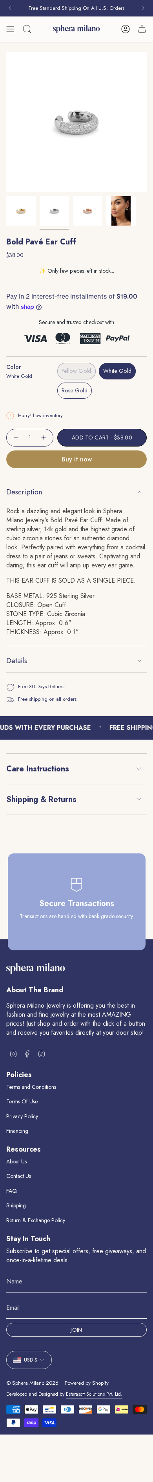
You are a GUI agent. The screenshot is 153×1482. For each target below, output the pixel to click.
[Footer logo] (35, 968)
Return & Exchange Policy (35, 1220)
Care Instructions (37, 769)
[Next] (143, 8)
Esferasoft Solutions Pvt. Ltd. (94, 1394)
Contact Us (18, 1176)
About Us (16, 1161)
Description (24, 492)
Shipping (16, 1205)
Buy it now (77, 459)
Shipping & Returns (41, 799)
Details (16, 661)
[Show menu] (10, 29)
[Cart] (142, 29)
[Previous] (9, 8)
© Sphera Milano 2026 (32, 1383)
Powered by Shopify (87, 1383)
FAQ (11, 1191)
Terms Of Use (22, 1101)
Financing (17, 1131)
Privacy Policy (22, 1116)
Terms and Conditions (31, 1087)
